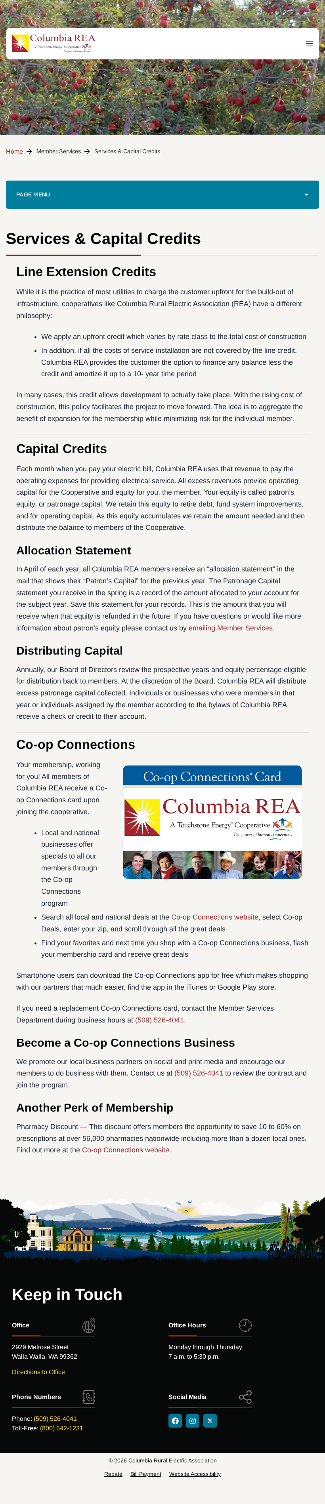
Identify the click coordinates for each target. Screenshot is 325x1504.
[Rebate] (113, 1474)
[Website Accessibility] (195, 1474)
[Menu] (309, 44)
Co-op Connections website (214, 917)
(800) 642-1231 (61, 1428)
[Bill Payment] (145, 1474)
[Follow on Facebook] (175, 1421)
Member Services (58, 151)
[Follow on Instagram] (192, 1421)
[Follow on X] (210, 1421)
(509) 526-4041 (159, 1020)
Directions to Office (38, 1372)
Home (14, 151)
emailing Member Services (231, 628)
